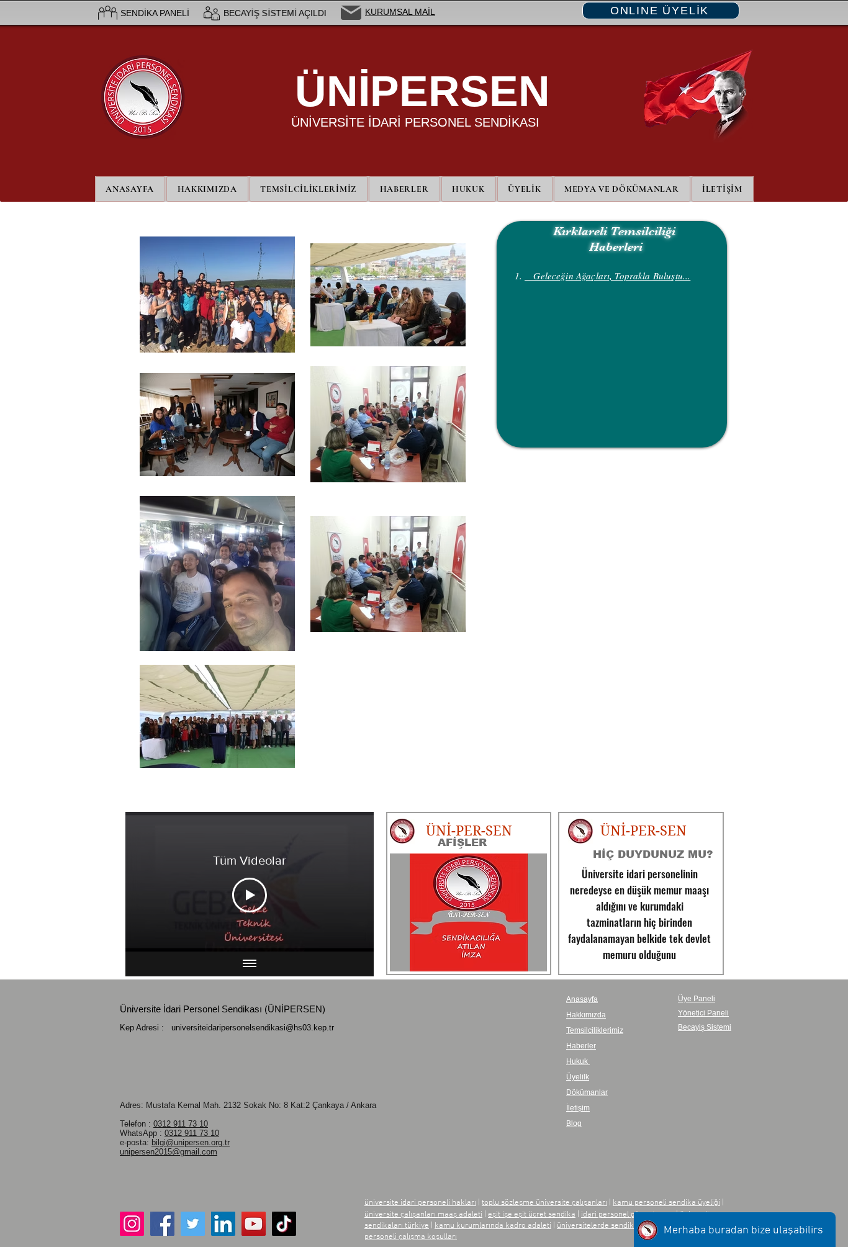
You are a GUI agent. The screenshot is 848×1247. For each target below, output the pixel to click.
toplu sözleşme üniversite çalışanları (544, 1203)
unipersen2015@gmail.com (168, 1151)
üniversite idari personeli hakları (420, 1203)
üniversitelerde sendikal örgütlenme (619, 1226)
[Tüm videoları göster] (249, 964)
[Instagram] (132, 1224)
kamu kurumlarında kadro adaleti (493, 1226)
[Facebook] (162, 1224)
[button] (525, 189)
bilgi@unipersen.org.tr (190, 1142)
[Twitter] (193, 1224)
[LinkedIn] (223, 1224)
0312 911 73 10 (180, 1123)
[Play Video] (249, 895)
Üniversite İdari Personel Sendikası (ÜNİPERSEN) (222, 1009)
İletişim (578, 1108)
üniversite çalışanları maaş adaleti (423, 1215)
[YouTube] (253, 1224)
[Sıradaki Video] (348, 882)
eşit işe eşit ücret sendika (531, 1215)
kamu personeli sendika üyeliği (666, 1203)
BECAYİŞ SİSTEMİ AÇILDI (275, 13)
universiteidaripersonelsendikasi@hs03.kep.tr (252, 1027)
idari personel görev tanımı (627, 1215)
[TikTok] (284, 1224)
